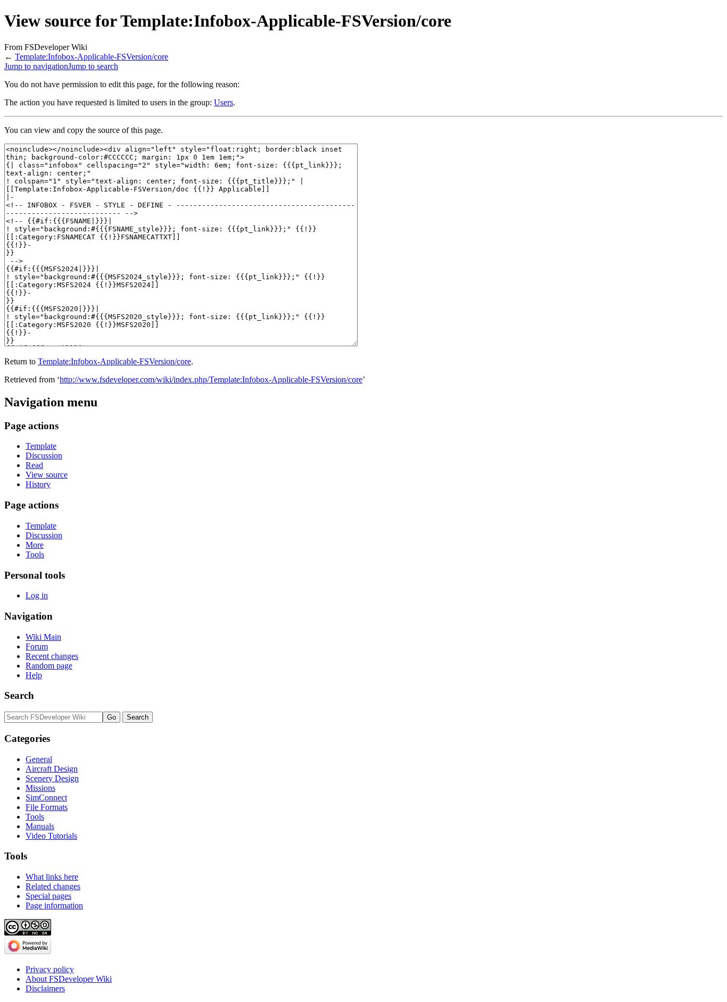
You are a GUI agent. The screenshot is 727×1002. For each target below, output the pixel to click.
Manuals (40, 826)
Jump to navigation (36, 66)
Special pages (48, 895)
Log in (37, 595)
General (39, 759)
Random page (49, 665)
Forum (37, 646)
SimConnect (46, 797)
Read (34, 465)
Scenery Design (52, 778)
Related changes (53, 886)
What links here (52, 876)
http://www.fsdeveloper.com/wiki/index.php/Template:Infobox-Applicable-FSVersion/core (211, 379)
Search (19, 695)
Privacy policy (50, 969)
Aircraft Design (52, 768)
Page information (54, 905)
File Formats (47, 807)
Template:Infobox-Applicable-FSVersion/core (91, 56)
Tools (35, 554)
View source (47, 474)
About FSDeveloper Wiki (69, 978)
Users (223, 102)
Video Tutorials (51, 835)
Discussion (44, 455)
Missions (40, 787)
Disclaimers (45, 988)
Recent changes (52, 656)
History (38, 484)
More (35, 544)
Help (34, 675)
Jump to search (93, 66)
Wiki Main (43, 636)
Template (41, 445)
